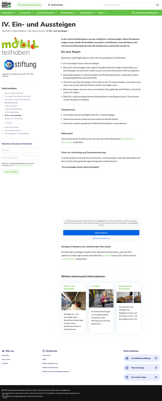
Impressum (46, 355)
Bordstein (106, 255)
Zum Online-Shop (138, 377)
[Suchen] (157, 5)
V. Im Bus (8, 123)
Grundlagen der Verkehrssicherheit (17, 96)
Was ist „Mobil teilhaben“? (14, 93)
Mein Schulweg (137, 367)
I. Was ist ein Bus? (11, 106)
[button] (5, 396)
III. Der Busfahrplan (12, 112)
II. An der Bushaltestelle (13, 109)
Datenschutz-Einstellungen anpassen (55, 371)
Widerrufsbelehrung (49, 363)
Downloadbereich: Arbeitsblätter (17, 133)
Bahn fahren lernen (12, 127)
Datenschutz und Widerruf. (22, 165)
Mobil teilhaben (19, 31)
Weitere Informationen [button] (101, 238)
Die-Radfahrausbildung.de (146, 13)
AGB (44, 359)
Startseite (6, 31)
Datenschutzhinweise (50, 367)
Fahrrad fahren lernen (13, 130)
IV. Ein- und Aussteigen (13, 115)
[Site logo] (6, 4)
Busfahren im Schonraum (14, 119)
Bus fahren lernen (36, 31)
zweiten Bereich (68, 259)
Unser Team (6, 359)
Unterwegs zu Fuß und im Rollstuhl (17, 99)
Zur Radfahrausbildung (140, 358)
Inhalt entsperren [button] (101, 233)
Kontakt (5, 363)
